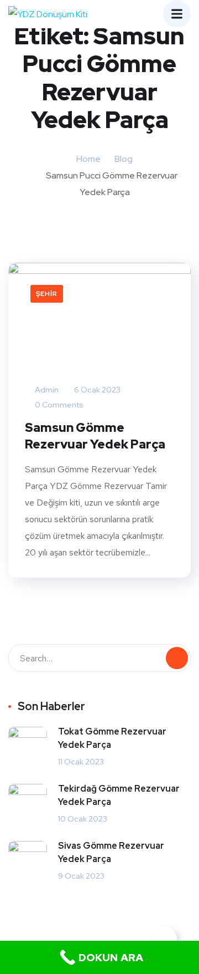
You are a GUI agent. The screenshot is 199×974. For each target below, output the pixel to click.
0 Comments (58, 405)
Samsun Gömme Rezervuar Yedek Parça (95, 436)
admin (46, 390)
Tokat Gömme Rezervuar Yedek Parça (112, 738)
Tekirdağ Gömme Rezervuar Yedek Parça (119, 795)
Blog (123, 159)
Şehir (46, 293)
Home (88, 159)
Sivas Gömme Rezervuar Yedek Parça (111, 852)
